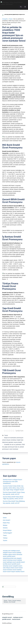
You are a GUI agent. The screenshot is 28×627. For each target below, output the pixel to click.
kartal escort (16, 619)
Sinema (5, 528)
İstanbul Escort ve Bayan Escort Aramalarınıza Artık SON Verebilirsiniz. (12, 481)
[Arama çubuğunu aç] (21, 6)
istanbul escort (19, 571)
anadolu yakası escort (9, 554)
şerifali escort (11, 556)
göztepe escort (11, 562)
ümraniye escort (12, 560)
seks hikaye (6, 567)
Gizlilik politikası (6, 623)
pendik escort (21, 562)
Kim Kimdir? (6, 520)
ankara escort (14, 567)
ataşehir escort (7, 552)
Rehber (5, 525)
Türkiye (5, 538)
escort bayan (11, 571)
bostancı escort (12, 569)
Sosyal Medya (7, 530)
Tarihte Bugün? (7, 533)
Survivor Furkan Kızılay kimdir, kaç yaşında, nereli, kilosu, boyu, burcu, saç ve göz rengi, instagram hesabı (13, 487)
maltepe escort (15, 550)
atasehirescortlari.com (9, 558)
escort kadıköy (16, 552)
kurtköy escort (7, 564)
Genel (4, 517)
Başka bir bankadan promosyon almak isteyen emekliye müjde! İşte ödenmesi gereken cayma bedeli (12, 440)
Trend (6, 435)
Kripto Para (6, 522)
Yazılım (5, 540)
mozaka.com (7, 550)
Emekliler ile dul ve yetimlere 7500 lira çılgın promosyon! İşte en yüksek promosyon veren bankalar (13, 447)
